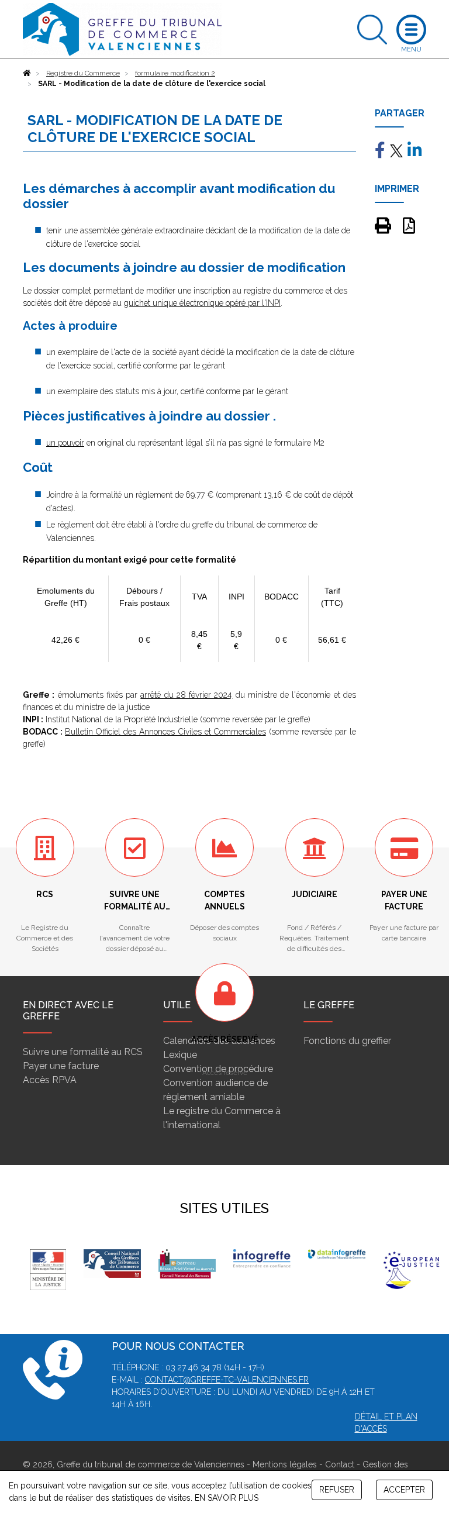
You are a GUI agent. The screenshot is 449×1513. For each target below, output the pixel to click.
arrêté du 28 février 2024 (186, 694)
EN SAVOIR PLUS (226, 1497)
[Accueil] (27, 73)
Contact (339, 1464)
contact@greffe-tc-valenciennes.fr (227, 1379)
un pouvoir (65, 442)
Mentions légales (285, 1464)
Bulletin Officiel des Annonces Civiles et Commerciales (165, 731)
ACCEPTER (404, 1489)
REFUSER (336, 1489)
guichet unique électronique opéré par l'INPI (202, 303)
